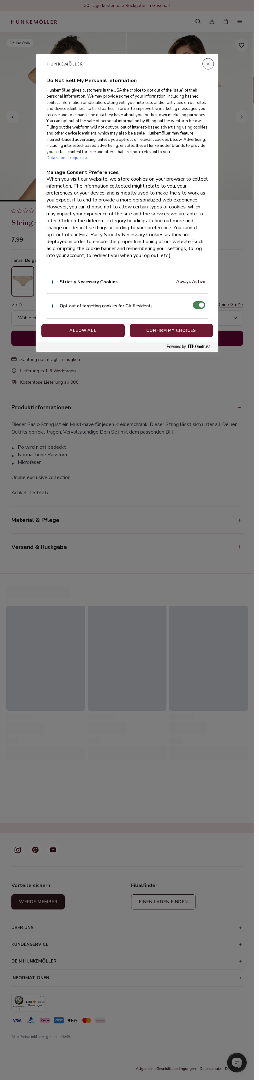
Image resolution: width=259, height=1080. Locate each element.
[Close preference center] (208, 64)
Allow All (83, 330)
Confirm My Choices (171, 330)
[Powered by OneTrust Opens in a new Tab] (191, 347)
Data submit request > (66, 158)
